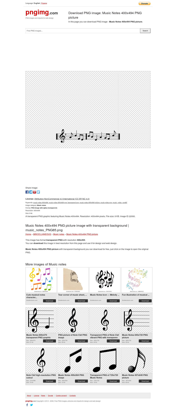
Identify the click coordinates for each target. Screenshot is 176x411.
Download (49, 301)
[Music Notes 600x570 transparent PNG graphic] (41, 320)
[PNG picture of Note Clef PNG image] (73, 320)
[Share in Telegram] (30, 192)
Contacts (72, 395)
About (29, 395)
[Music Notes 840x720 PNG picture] (137, 320)
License (36, 395)
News (43, 395)
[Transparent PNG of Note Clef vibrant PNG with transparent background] (105, 320)
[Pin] (34, 192)
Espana (44, 3)
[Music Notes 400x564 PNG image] (73, 360)
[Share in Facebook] (27, 192)
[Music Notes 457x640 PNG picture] (136, 360)
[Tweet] (38, 192)
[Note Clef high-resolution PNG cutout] (41, 360)
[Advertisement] (88, 53)
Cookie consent (61, 395)
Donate (50, 395)
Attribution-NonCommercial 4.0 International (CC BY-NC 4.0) (62, 198)
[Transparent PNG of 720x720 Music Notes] (105, 360)
